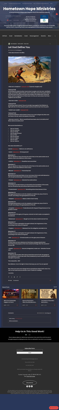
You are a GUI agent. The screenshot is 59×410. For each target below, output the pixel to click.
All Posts (4, 36)
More (49, 36)
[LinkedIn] (32, 386)
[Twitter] (29, 386)
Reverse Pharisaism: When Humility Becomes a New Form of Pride (29, 301)
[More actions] (50, 43)
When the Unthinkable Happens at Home (10, 301)
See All (55, 287)
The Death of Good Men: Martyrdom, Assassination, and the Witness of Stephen (47, 301)
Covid (26, 36)
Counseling (10, 273)
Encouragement (34, 36)
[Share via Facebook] (8, 276)
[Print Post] (20, 276)
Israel (10, 36)
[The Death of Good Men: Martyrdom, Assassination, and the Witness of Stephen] (48, 293)
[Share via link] (17, 276)
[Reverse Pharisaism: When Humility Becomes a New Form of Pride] (29, 293)
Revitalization (18, 36)
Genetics (43, 36)
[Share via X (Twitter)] (11, 276)
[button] (57, 14)
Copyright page (30, 376)
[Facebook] (27, 386)
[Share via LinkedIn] (14, 276)
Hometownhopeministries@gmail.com (30, 359)
